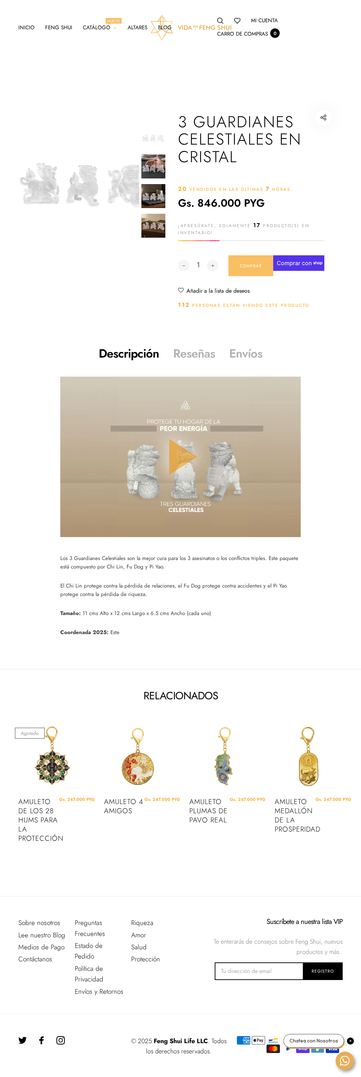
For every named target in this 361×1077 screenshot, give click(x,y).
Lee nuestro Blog (41, 935)
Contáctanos (35, 959)
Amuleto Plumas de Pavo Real (208, 811)
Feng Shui (58, 27)
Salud (139, 947)
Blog (165, 27)
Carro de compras (246, 34)
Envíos (245, 353)
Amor (138, 935)
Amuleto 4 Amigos (123, 806)
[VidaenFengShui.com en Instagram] (60, 1040)
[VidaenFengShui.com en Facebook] (41, 1040)
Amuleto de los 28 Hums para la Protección (38, 820)
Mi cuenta (264, 20)
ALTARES (137, 27)
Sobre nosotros (39, 922)
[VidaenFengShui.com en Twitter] (22, 1040)
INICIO (26, 27)
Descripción (129, 353)
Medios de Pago (41, 947)
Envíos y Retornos (99, 991)
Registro (323, 971)
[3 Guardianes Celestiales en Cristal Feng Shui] (180, 457)
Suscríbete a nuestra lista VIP (304, 922)
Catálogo (100, 26)
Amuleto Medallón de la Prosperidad (295, 815)
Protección (145, 959)
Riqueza (142, 922)
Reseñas (194, 353)
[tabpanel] (85, 177)
